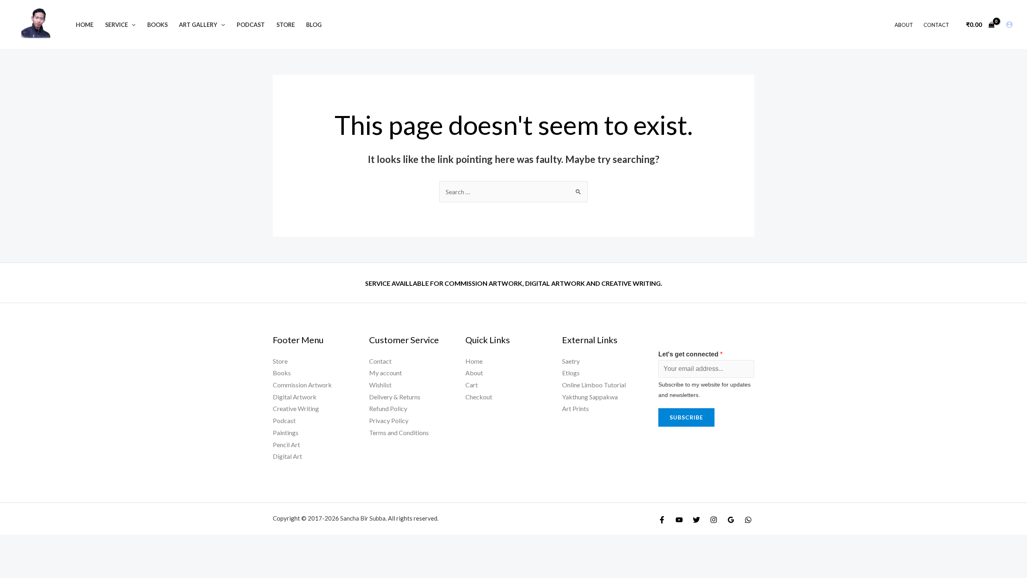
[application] (132, 24)
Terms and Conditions (399, 432)
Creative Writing (296, 408)
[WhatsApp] (748, 519)
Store (280, 361)
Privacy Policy (388, 420)
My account (385, 373)
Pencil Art (286, 444)
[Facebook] (662, 519)
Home (474, 361)
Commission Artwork (302, 385)
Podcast (284, 420)
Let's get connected (690, 354)
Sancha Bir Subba (363, 518)
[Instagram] (713, 519)
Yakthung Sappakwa (590, 397)
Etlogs (571, 373)
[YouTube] (679, 519)
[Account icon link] (1009, 24)
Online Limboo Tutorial (594, 385)
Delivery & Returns (394, 397)
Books (282, 373)
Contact (380, 361)
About (474, 373)
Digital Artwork (295, 397)
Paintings (285, 432)
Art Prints (575, 408)
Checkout (478, 397)
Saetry (571, 361)
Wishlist (380, 385)
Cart (471, 385)
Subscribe (686, 417)
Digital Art (287, 456)
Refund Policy (388, 408)
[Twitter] (696, 519)
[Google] (731, 519)
